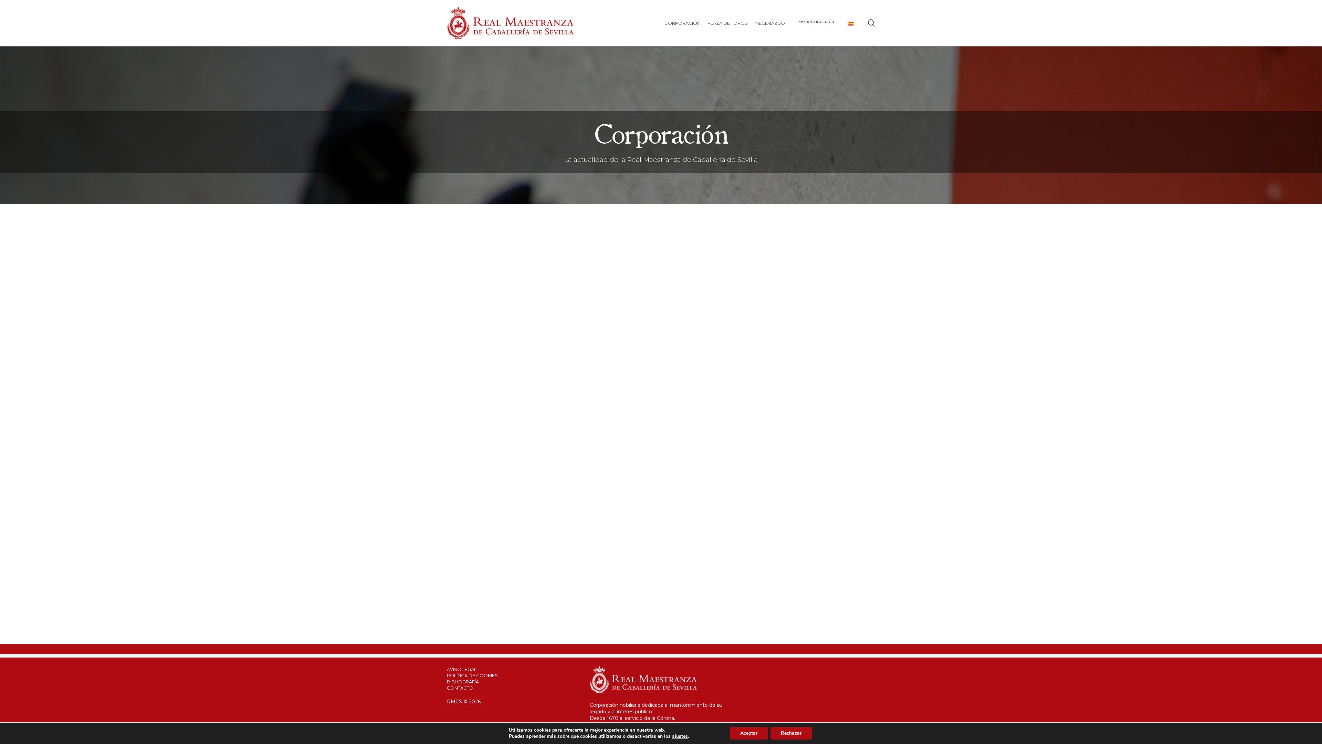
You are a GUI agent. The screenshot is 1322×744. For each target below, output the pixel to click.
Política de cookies (472, 675)
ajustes (680, 736)
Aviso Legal (461, 669)
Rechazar (791, 733)
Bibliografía (463, 681)
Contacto (460, 688)
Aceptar (748, 733)
